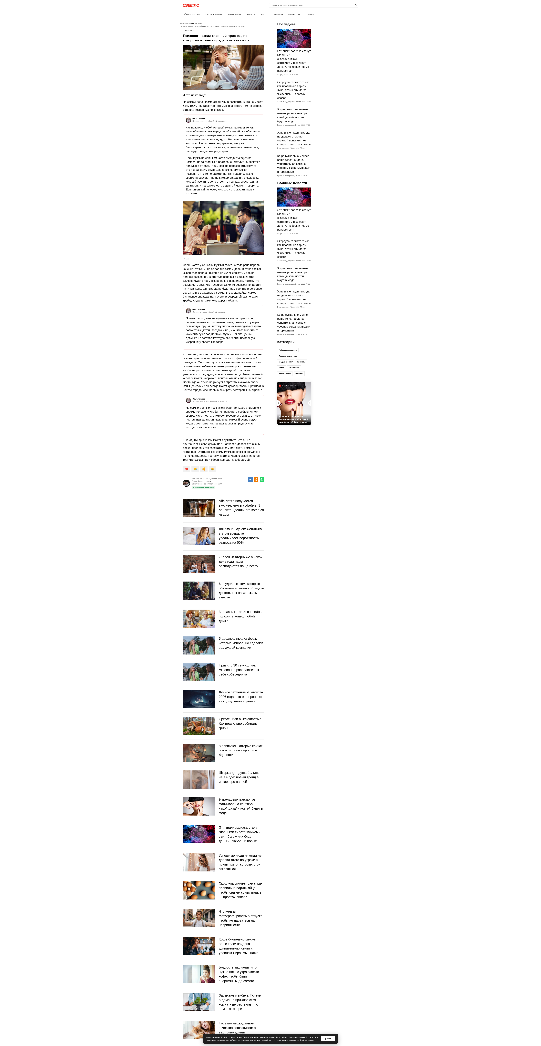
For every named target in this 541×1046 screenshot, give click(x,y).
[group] (294, 403)
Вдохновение (294, 14)
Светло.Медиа (185, 23)
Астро (263, 14)
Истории (310, 14)
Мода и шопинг (235, 14)
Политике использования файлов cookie (294, 1040)
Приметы (251, 14)
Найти (355, 5)
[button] (309, 403)
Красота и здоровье (214, 14)
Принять (328, 1039)
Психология (277, 14)
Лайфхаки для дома (191, 14)
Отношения (197, 23)
